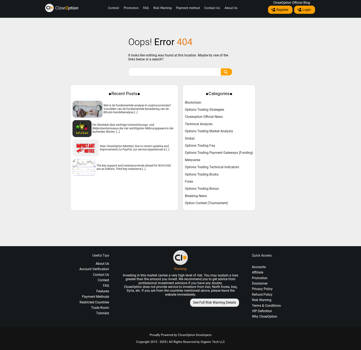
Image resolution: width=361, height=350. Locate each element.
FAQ (146, 8)
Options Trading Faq (200, 146)
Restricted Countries (94, 302)
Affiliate (257, 272)
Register (282, 10)
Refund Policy (262, 295)
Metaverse (192, 160)
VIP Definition (262, 311)
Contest (113, 8)
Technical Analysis (198, 124)
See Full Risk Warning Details (214, 302)
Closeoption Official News (204, 117)
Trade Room (100, 308)
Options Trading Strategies (204, 110)
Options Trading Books (202, 174)
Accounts (259, 267)
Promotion (131, 8)
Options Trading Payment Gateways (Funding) (219, 153)
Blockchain (193, 102)
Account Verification (94, 269)
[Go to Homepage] (61, 8)
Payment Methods (95, 297)
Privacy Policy (262, 289)
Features (102, 291)
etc (138, 291)
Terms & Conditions (266, 306)
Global (189, 138)
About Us (231, 8)
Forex (189, 181)
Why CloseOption (264, 316)
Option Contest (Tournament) (206, 203)
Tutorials (102, 313)
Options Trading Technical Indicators (212, 167)
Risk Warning (162, 8)
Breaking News (196, 196)
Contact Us (212, 8)
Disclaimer (260, 283)
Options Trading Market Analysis (209, 131)
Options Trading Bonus (202, 189)
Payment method (188, 8)
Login (307, 10)
